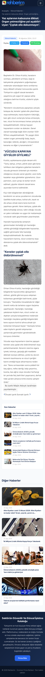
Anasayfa (5, 11)
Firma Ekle (22, 658)
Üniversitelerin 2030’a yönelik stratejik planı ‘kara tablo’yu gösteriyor (27, 433)
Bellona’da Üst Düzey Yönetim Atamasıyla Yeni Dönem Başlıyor (24, 460)
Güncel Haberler (17, 11)
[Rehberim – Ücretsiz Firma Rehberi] (13, 3)
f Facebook (24, 43)
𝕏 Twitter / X (14, 43)
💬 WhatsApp (35, 43)
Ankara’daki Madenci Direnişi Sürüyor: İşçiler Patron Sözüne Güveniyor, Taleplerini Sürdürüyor (26, 452)
